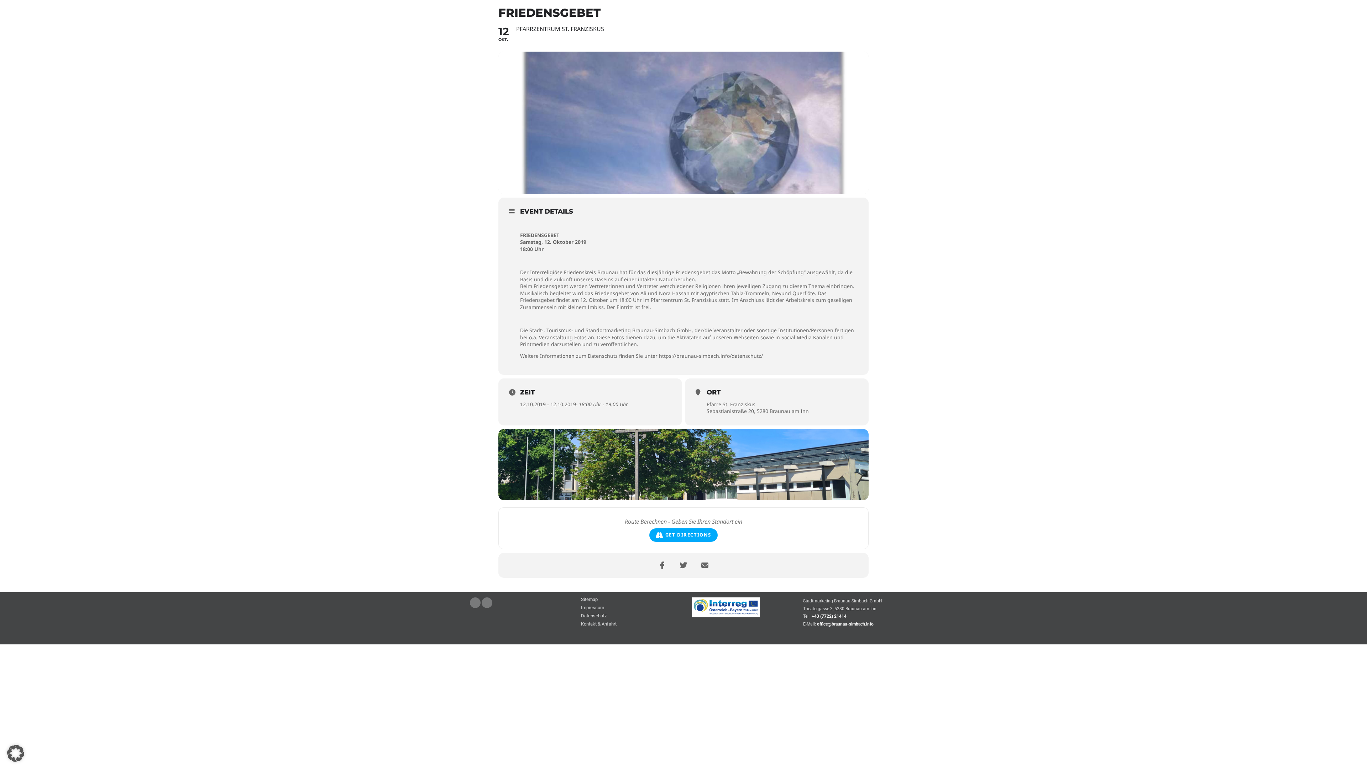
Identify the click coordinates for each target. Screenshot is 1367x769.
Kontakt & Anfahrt (599, 624)
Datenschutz (594, 616)
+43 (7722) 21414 (829, 616)
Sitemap (589, 599)
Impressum (592, 608)
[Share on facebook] (662, 565)
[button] (15, 753)
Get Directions (688, 535)
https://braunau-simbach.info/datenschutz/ (711, 355)
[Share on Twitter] (683, 565)
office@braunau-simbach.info (845, 624)
